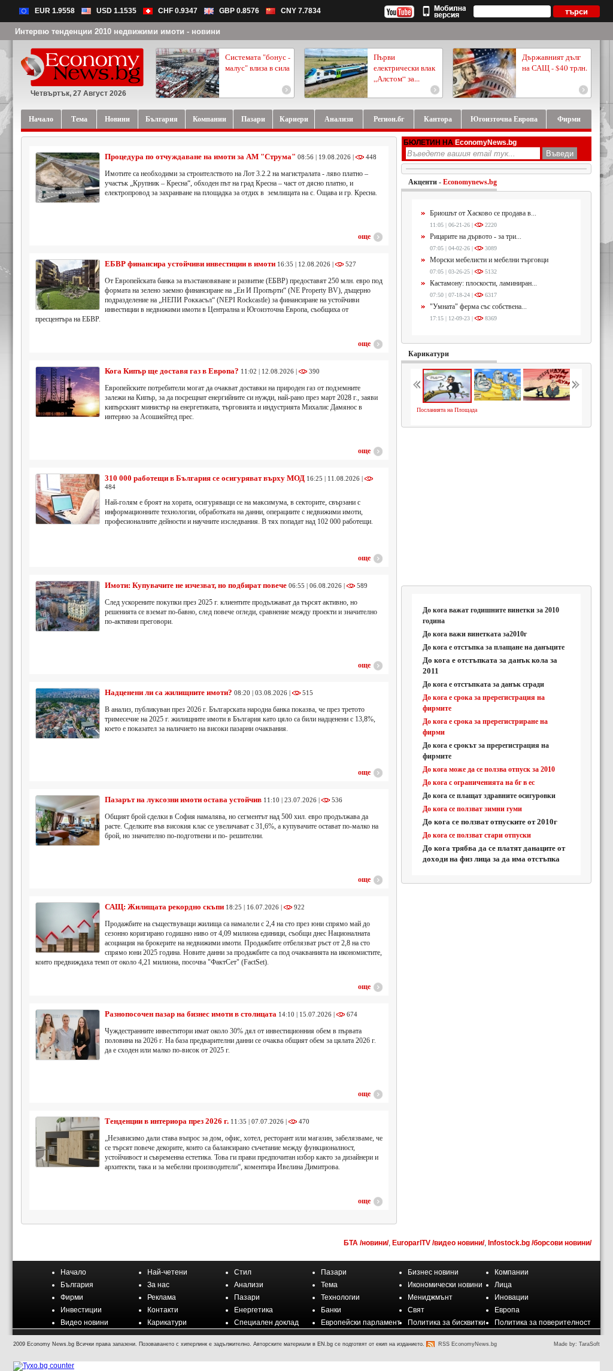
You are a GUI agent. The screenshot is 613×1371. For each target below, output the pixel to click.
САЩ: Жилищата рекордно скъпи (164, 906)
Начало (73, 1272)
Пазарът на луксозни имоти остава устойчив (184, 799)
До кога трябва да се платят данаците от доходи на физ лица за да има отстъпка (494, 853)
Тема (329, 1285)
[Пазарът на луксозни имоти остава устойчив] (67, 820)
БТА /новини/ (366, 1243)
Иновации (511, 1297)
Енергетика (253, 1310)
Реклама (161, 1297)
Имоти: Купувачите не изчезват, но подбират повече (196, 585)
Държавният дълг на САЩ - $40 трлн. (554, 62)
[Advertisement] (497, 507)
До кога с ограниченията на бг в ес (479, 782)
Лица (503, 1285)
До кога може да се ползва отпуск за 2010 (489, 769)
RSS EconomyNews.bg (467, 1344)
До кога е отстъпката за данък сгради (483, 684)
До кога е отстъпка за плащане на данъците (494, 647)
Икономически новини (445, 1285)
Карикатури (428, 354)
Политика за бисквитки (446, 1322)
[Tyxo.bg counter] (43, 1365)
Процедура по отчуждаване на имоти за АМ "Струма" (200, 156)
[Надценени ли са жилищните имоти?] (67, 713)
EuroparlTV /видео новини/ (438, 1243)
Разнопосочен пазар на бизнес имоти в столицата (191, 1013)
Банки (331, 1310)
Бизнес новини (433, 1272)
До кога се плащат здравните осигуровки (489, 795)
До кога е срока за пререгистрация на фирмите (484, 702)
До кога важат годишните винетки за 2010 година (491, 615)
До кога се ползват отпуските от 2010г (490, 821)
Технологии (340, 1297)
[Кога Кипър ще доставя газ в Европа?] (67, 391)
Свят (416, 1310)
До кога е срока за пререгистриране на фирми (485, 726)
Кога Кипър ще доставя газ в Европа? (172, 370)
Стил (242, 1272)
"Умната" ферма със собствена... (478, 306)
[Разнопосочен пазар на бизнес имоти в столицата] (67, 1034)
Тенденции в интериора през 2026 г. (167, 1121)
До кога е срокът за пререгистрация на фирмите (486, 750)
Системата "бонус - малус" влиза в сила (257, 62)
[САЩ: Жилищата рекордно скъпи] (67, 927)
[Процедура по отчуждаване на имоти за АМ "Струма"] (67, 177)
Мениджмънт (430, 1297)
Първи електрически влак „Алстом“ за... (404, 67)
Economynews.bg (470, 182)
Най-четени (167, 1272)
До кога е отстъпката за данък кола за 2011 (490, 665)
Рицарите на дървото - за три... (475, 236)
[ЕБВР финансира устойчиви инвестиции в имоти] (67, 284)
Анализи (248, 1285)
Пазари (334, 1272)
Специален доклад (266, 1322)
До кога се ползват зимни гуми (472, 809)
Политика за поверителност (542, 1322)
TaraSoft (589, 1344)
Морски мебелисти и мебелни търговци (489, 260)
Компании (511, 1272)
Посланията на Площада (447, 410)
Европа (507, 1310)
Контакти (162, 1310)
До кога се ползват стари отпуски (477, 835)
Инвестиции (81, 1310)
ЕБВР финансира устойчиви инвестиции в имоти (190, 263)
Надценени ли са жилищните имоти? (168, 692)
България (76, 1285)
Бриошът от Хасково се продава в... (483, 213)
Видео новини (84, 1322)
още (364, 236)
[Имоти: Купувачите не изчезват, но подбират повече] (67, 606)
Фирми (71, 1297)
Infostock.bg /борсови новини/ (539, 1243)
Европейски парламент (360, 1322)
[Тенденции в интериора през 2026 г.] (67, 1142)
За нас (158, 1285)
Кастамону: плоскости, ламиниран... (483, 283)
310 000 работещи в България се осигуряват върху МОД (205, 478)
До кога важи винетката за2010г (475, 634)
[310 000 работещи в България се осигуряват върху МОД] (67, 499)
